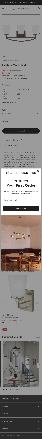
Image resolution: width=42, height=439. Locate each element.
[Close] (38, 171)
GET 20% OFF (21, 208)
